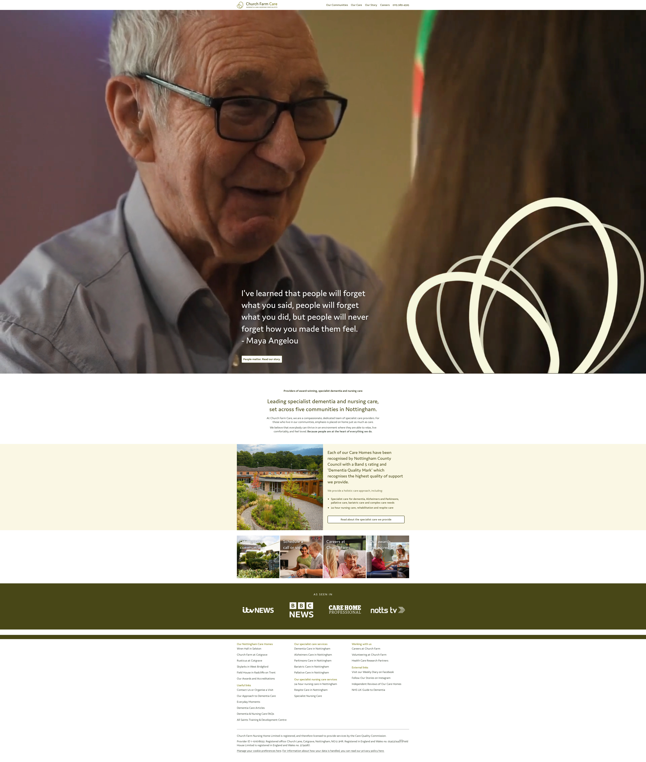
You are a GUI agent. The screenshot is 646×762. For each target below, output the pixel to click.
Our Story (371, 5)
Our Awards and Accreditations (256, 678)
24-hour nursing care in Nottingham (315, 684)
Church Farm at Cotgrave (252, 654)
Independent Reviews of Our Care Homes (376, 684)
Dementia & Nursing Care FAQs (255, 714)
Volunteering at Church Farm (369, 654)
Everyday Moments (248, 702)
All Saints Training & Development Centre (261, 720)
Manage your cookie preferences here (259, 751)
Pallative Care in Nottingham (311, 672)
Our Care (356, 5)
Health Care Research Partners (370, 660)
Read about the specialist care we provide (366, 519)
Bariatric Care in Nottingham (311, 666)
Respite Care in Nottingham (311, 690)
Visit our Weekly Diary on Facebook (373, 672)
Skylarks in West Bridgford (252, 666)
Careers (385, 5)
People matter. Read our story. (261, 359)
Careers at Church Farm (366, 648)
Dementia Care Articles (251, 708)
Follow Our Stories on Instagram (371, 678)
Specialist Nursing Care (308, 696)
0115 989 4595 (401, 5)
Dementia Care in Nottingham (312, 648)
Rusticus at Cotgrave (249, 660)
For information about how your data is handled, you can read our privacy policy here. (333, 751)
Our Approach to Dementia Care (256, 696)
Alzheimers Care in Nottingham (313, 654)
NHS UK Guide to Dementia (368, 690)
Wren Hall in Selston (249, 648)
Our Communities (337, 5)
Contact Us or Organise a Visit (255, 690)
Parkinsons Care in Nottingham (312, 660)
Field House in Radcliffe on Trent (256, 672)
